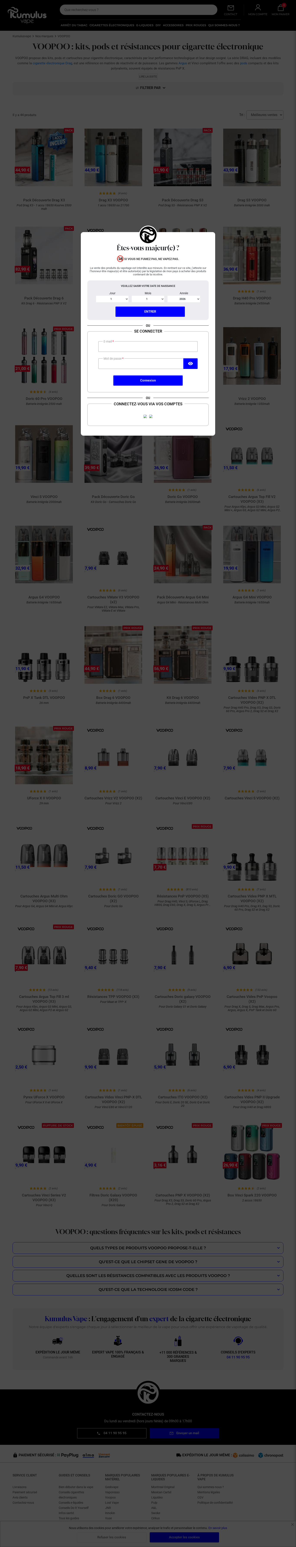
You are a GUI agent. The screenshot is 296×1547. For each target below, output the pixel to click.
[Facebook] (145, 416)
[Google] (151, 416)
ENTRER (150, 312)
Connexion (148, 380)
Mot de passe (113, 358)
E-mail (108, 341)
